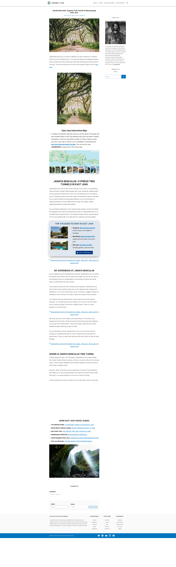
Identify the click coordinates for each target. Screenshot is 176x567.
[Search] (123, 76)
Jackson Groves (67, 15)
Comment (52, 491)
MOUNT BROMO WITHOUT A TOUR (83, 428)
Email (73, 504)
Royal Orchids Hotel (88, 236)
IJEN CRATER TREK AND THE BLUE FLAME (76, 431)
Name (53, 504)
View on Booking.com (85, 252)
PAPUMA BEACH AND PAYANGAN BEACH (78, 441)
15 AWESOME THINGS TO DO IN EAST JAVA (79, 425)
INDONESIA (82, 15)
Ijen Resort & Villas (85, 245)
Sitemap (65, 535)
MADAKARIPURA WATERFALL (77, 434)
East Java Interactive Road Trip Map (63, 144)
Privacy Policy (70, 535)
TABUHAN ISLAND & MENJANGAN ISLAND (84, 438)
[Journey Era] (59, 3)
